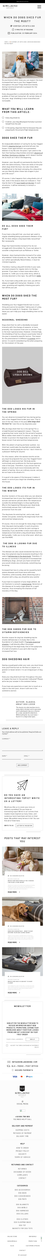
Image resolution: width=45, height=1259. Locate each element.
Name (4, 756)
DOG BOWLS (22, 1207)
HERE (39, 276)
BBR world (32, 1236)
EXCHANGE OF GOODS (22, 1172)
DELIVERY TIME (22, 1136)
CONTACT (22, 1178)
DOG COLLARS (22, 1214)
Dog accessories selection (17, 875)
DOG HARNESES (22, 1211)
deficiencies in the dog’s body (19, 556)
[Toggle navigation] (39, 6)
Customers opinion (33, 1245)
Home (6, 41)
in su (29, 338)
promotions (32, 1241)
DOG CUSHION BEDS (22, 1196)
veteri (24, 584)
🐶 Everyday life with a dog (18, 41)
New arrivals (12, 1241)
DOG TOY (22, 1225)
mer (33, 338)
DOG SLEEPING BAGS (22, 1222)
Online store (12, 1236)
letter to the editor (24, 825)
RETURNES (22, 1169)
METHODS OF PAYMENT (22, 1133)
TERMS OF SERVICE (22, 1157)
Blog (12, 1245)
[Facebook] (20, 1101)
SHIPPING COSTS (22, 1130)
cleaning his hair (15, 146)
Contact (22, 1250)
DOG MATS (22, 1199)
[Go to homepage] (22, 1091)
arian (30, 584)
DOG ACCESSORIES (22, 1190)
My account (22, 1255)
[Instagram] (22, 1101)
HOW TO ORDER (22, 1148)
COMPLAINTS (22, 1175)
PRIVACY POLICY (22, 1151)
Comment (6, 738)
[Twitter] (25, 1101)
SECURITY (22, 1154)
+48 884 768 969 (22, 1117)
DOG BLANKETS (22, 1204)
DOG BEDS (22, 1193)
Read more (12, 892)
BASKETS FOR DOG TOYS (22, 1228)
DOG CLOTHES (22, 1219)
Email (26, 756)
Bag (32, 6)
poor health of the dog (25, 183)
